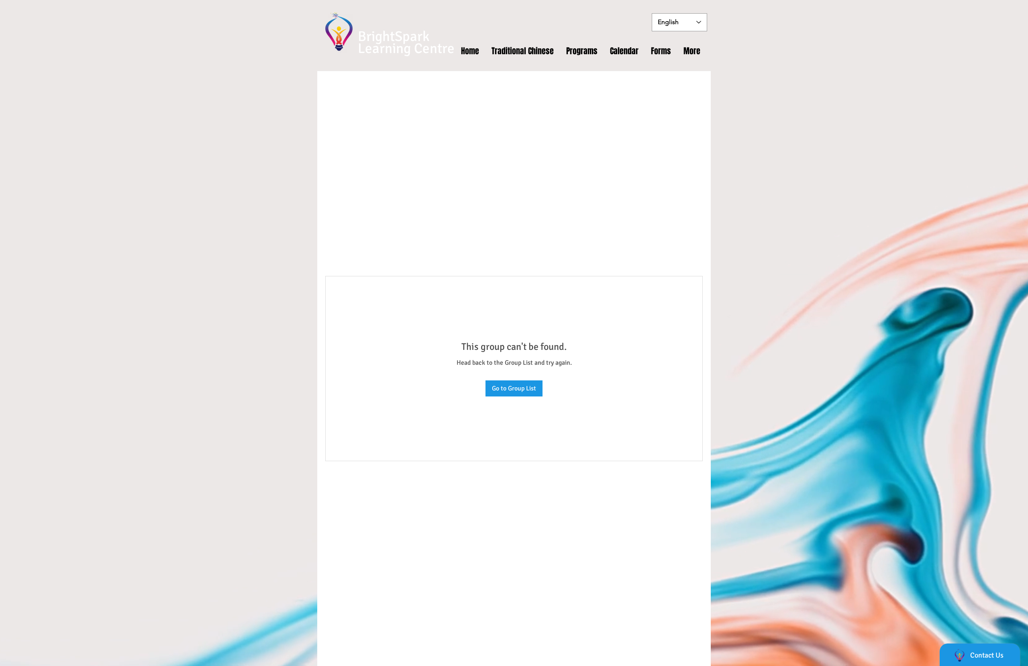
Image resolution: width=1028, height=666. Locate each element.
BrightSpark (394, 36)
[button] (661, 51)
